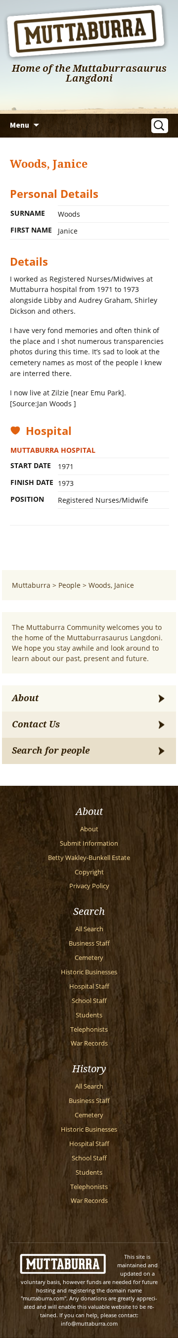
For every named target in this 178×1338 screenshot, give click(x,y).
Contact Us (36, 724)
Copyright (89, 872)
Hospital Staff (89, 986)
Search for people (50, 751)
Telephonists (89, 1029)
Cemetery (89, 958)
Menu (19, 125)
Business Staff (89, 943)
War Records (89, 1043)
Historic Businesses (89, 972)
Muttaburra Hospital (52, 450)
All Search (89, 929)
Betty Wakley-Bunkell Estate (89, 858)
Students (89, 1015)
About (25, 698)
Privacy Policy (89, 886)
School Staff (89, 1001)
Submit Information (89, 843)
